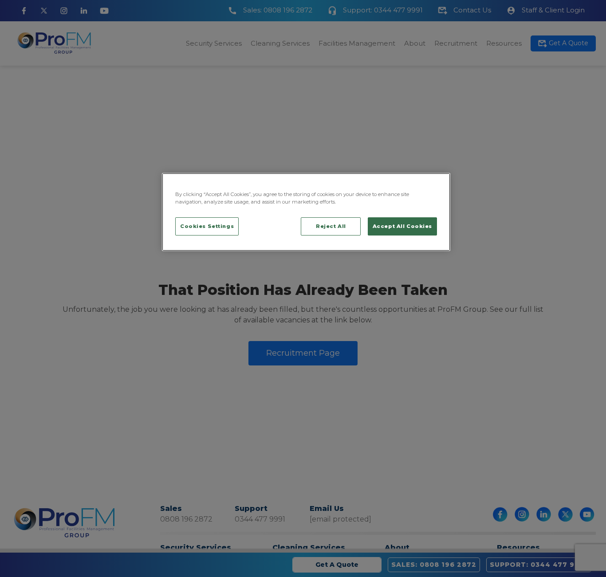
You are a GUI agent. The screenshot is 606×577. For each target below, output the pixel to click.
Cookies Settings (207, 226)
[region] (306, 212)
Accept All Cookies (402, 226)
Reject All (331, 226)
